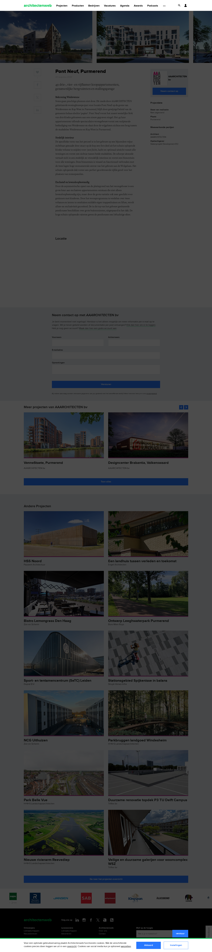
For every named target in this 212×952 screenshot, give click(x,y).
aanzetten (126, 946)
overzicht (72, 946)
